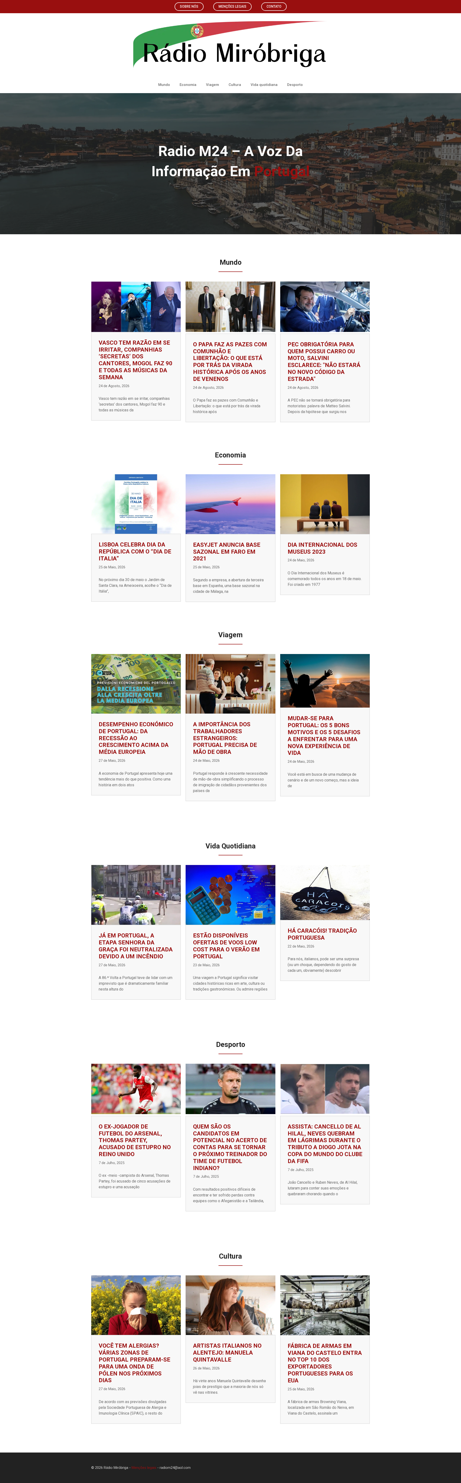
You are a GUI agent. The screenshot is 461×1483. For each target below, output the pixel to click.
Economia (188, 85)
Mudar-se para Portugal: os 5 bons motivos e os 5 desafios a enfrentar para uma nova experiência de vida (324, 735)
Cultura (235, 85)
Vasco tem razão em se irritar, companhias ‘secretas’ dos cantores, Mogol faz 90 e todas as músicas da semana (135, 360)
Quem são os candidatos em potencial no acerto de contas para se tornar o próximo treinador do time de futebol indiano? (230, 1147)
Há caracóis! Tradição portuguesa (322, 934)
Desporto (295, 85)
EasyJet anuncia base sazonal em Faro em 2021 (226, 551)
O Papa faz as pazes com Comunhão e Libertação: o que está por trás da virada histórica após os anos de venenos (230, 361)
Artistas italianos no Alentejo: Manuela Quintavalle (227, 1352)
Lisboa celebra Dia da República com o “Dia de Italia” (135, 551)
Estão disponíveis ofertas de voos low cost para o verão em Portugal (226, 946)
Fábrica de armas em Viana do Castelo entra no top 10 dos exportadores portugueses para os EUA (325, 1363)
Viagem (212, 85)
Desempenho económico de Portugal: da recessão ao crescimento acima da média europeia (136, 738)
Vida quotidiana (264, 85)
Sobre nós (189, 6)
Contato (274, 6)
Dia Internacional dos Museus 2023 (322, 548)
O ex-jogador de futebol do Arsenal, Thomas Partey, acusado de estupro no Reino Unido (135, 1140)
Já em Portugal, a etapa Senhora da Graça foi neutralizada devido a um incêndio (136, 946)
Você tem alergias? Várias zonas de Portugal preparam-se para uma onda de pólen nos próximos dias (134, 1363)
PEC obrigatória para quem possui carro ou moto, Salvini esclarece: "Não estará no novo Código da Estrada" (324, 361)
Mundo (164, 85)
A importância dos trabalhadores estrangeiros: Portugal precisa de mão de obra (225, 738)
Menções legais (232, 6)
